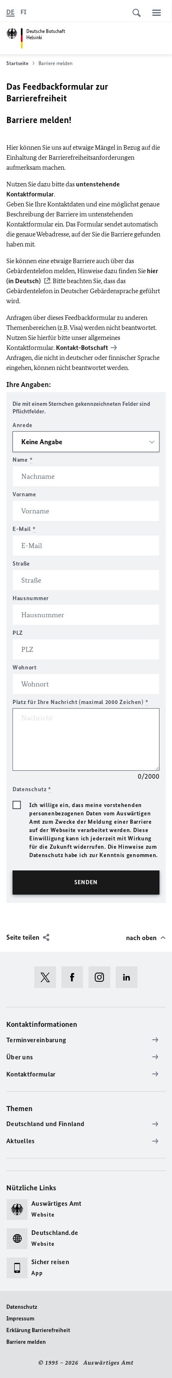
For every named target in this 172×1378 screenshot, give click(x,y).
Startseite (17, 63)
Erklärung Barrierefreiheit (38, 1330)
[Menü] (156, 12)
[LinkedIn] (129, 977)
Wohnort (25, 667)
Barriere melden (26, 1341)
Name (23, 459)
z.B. (64, 328)
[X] (47, 977)
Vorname (24, 494)
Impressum (20, 1318)
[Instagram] (102, 977)
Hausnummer (31, 598)
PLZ (18, 632)
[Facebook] (75, 977)
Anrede (23, 425)
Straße (21, 563)
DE (10, 12)
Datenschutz (21, 1306)
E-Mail (24, 529)
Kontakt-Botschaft (82, 348)
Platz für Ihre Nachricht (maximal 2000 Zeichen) (80, 702)
